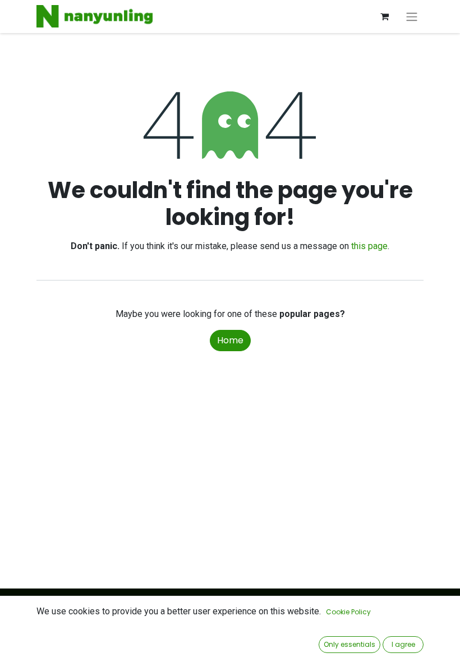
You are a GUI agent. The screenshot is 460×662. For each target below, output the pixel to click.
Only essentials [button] (349, 644)
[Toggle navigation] (412, 16)
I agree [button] (403, 644)
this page (369, 246)
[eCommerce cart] (384, 16)
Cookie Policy (348, 612)
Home (230, 340)
